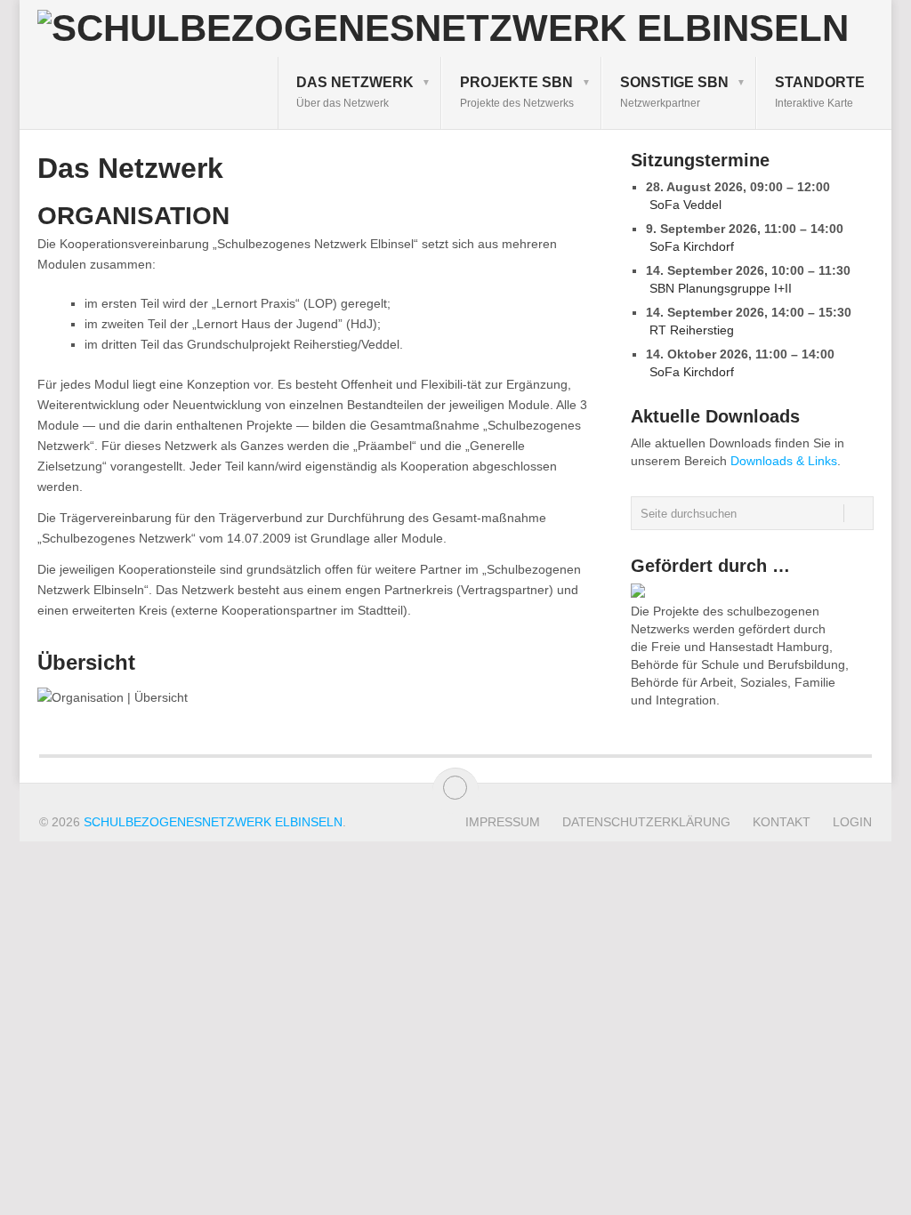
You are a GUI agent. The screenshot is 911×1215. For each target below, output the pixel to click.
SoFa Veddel (685, 204)
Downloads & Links (783, 461)
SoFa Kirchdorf (691, 246)
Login (852, 822)
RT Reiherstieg (691, 330)
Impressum (502, 822)
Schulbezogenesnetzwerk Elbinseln (213, 822)
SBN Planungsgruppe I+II (720, 288)
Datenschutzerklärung (646, 822)
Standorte (820, 92)
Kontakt (781, 822)
